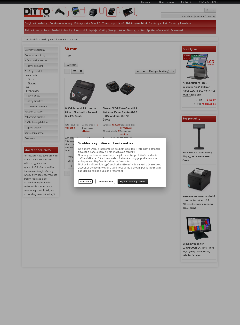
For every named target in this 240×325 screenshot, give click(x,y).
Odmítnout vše (105, 181)
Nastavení (85, 181)
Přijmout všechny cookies (133, 181)
